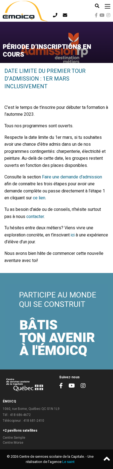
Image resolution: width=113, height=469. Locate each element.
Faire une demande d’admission (72, 177)
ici (73, 235)
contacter (35, 216)
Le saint (68, 461)
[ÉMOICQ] (25, 10)
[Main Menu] (107, 6)
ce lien (39, 198)
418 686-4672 (20, 414)
